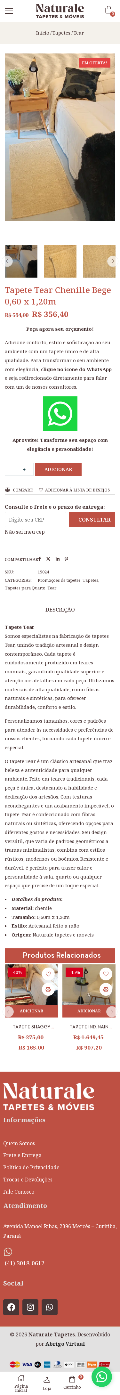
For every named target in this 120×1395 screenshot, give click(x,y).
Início (42, 32)
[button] (110, 11)
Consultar (94, 519)
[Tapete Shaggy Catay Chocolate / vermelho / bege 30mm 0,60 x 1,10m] (31, 991)
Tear (79, 32)
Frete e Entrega (22, 1155)
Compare (23, 490)
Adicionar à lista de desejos (77, 490)
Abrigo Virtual (65, 1343)
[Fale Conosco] (102, 1377)
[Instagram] (30, 1307)
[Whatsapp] (50, 1307)
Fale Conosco (18, 1191)
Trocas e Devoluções (27, 1179)
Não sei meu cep (25, 531)
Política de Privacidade (31, 1167)
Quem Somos (19, 1143)
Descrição (60, 609)
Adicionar (58, 469)
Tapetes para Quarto (25, 588)
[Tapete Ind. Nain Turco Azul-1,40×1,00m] (89, 991)
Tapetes (61, 32)
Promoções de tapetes (59, 580)
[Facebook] (11, 1307)
